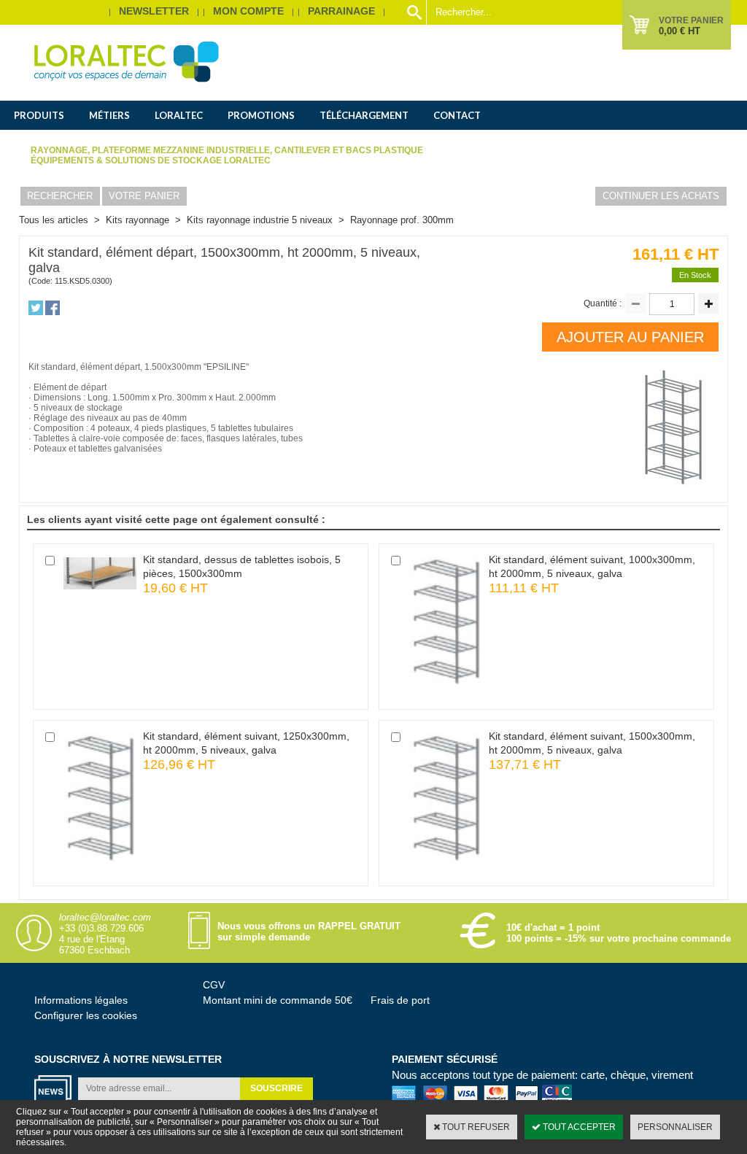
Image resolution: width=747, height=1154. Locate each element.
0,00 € (679, 31)
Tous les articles (53, 219)
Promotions (261, 115)
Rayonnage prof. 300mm (402, 219)
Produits (39, 115)
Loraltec (179, 115)
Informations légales (81, 1000)
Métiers (109, 115)
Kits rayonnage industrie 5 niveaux (260, 219)
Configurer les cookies (85, 1015)
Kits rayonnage (137, 219)
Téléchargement (364, 115)
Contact (457, 115)
